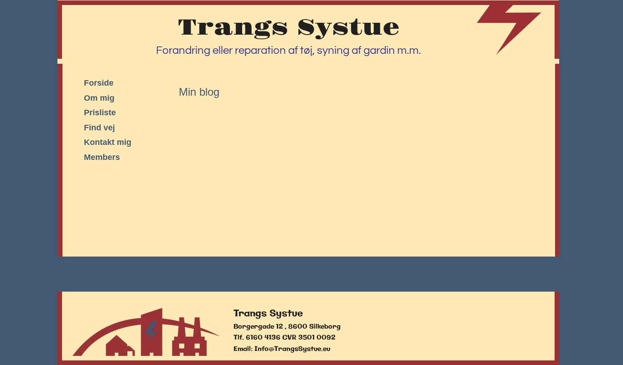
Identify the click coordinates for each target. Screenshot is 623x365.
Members (102, 157)
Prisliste (100, 112)
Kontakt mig (107, 142)
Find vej (99, 127)
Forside (99, 82)
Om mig (99, 98)
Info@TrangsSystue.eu (292, 349)
